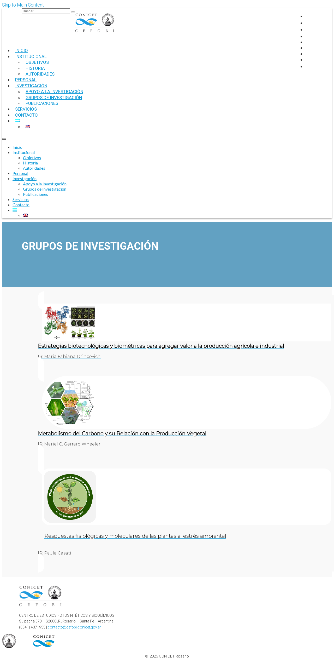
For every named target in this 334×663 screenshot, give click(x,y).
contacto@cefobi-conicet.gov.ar (74, 627)
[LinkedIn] (308, 36)
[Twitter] (308, 29)
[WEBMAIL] (308, 66)
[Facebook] (308, 16)
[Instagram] (308, 23)
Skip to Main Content (23, 5)
